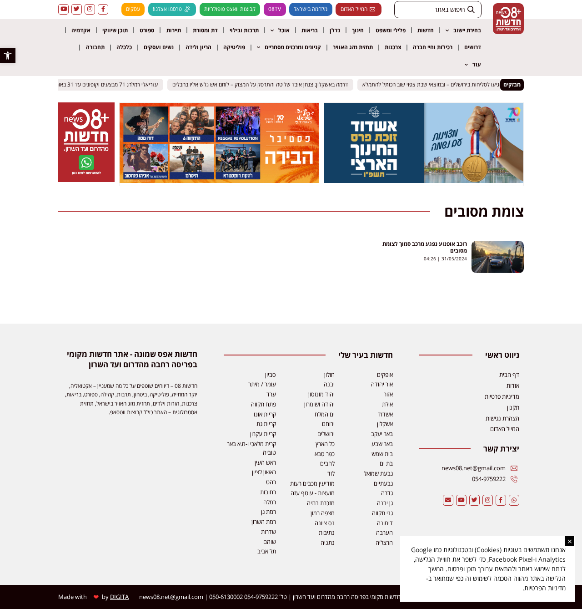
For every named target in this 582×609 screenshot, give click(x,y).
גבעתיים (383, 483)
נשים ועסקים (159, 47)
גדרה (387, 493)
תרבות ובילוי (244, 30)
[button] (7, 55)
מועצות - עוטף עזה (313, 493)
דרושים (472, 47)
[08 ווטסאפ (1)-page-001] (86, 179)
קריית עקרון (263, 434)
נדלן (335, 30)
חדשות (425, 30)
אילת (387, 404)
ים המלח (325, 414)
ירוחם (328, 424)
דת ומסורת (205, 30)
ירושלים (326, 434)
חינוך (358, 30)
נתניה (328, 542)
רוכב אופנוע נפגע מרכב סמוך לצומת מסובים (424, 247)
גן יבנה (385, 503)
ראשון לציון (264, 472)
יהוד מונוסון (321, 394)
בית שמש (382, 454)
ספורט (147, 30)
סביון (270, 374)
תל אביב (266, 551)
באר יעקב (382, 434)
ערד (271, 394)
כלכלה (124, 47)
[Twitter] (76, 9)
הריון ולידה (198, 47)
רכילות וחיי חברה (432, 47)
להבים (327, 463)
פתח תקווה (263, 404)
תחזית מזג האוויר (353, 47)
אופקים (385, 374)
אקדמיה (80, 30)
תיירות (173, 30)
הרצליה (384, 542)
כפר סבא (325, 454)
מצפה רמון (323, 513)
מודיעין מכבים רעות (312, 483)
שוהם (269, 542)
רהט (271, 482)
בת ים (386, 463)
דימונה (385, 523)
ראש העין (265, 462)
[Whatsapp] (514, 500)
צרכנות (393, 47)
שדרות (268, 532)
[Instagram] (90, 9)
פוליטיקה (234, 47)
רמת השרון (263, 522)
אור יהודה (382, 384)
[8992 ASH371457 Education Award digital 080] (423, 180)
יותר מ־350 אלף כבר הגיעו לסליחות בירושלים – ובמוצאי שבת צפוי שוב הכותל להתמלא (459, 84)
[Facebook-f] (103, 9)
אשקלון (385, 424)
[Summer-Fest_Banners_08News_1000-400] (219, 180)
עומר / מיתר (262, 384)
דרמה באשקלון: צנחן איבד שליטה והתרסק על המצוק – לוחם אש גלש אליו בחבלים (264, 84)
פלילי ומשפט (391, 30)
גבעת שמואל (378, 473)
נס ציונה (325, 523)
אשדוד (385, 414)
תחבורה (95, 47)
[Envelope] (448, 500)
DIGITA (119, 597)
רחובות (268, 492)
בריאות (309, 30)
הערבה (384, 532)
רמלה (269, 502)
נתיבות (327, 532)
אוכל (284, 30)
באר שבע (382, 444)
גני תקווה (382, 513)
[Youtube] (63, 9)
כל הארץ (325, 444)
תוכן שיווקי (115, 30)
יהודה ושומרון (319, 404)
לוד (331, 473)
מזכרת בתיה (321, 503)
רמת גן (268, 512)
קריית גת (266, 424)
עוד (476, 64)
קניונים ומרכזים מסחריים (293, 47)
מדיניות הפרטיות (545, 588)
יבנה (329, 384)
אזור (388, 394)
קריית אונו (265, 414)
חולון (329, 374)
